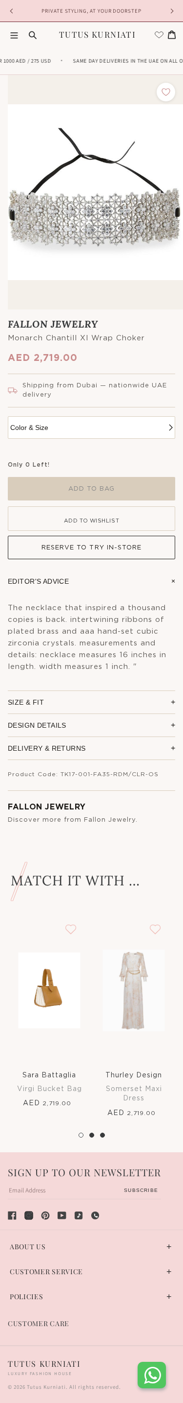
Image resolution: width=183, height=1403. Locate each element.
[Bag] (171, 34)
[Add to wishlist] (166, 92)
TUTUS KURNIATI (97, 34)
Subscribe (141, 1190)
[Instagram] (28, 1215)
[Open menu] (14, 35)
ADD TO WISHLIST (91, 520)
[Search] (32, 35)
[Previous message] (13, 11)
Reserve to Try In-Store (91, 548)
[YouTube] (62, 1215)
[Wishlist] (159, 34)
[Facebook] (12, 1215)
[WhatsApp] (95, 1215)
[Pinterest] (45, 1215)
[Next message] (170, 11)
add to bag (91, 489)
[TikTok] (78, 1215)
